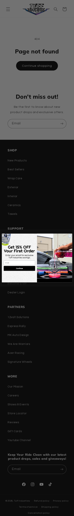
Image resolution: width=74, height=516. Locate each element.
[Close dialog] (70, 235)
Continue (19, 268)
